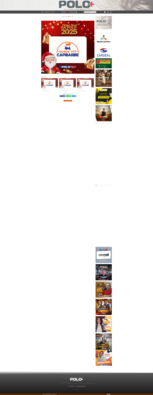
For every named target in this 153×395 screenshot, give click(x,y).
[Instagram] (107, 12)
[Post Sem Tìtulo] (49, 83)
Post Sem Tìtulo (44, 88)
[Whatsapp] (110, 12)
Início (42, 12)
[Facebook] (104, 12)
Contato (53, 12)
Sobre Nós (47, 12)
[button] (62, 96)
